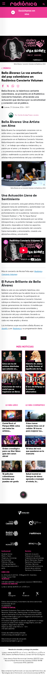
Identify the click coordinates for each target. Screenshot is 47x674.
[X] (8, 86)
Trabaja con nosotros (32, 556)
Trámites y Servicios (31, 564)
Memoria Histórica (33, 445)
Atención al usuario (31, 554)
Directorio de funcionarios (34, 566)
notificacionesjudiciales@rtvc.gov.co (14, 635)
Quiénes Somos (7, 554)
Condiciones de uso (8, 604)
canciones (7, 384)
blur (29, 384)
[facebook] (3, 86)
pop (24, 338)
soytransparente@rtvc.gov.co (12, 641)
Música (7, 68)
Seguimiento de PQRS (16, 625)
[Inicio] (23, 3)
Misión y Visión (6, 556)
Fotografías (32, 420)
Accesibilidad (6, 606)
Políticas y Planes (7, 562)
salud (29, 470)
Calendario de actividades (34, 558)
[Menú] (4, 3)
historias (31, 361)
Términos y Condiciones (33, 570)
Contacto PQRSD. (12, 618)
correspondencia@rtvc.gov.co (12, 616)
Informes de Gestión (9, 564)
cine (5, 445)
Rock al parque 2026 (10, 420)
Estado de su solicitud (32, 568)
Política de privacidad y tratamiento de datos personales (22, 602)
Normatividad (6, 560)
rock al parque (9, 361)
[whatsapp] (13, 86)
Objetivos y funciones (9, 558)
